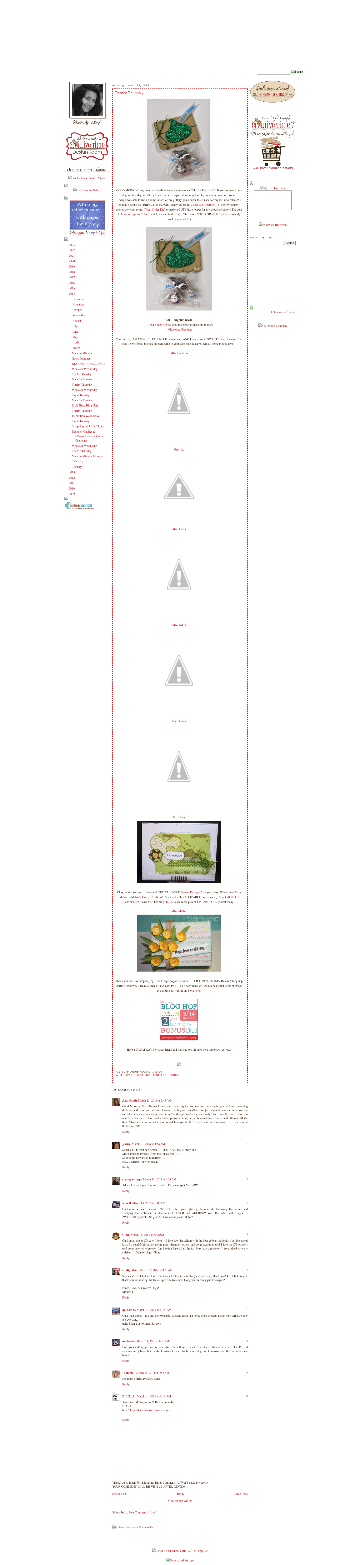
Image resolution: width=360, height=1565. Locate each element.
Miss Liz (179, 449)
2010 (72, 488)
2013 (72, 472)
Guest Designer (191, 892)
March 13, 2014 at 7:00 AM (148, 1203)
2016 (72, 283)
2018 (72, 272)
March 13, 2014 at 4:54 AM (148, 1144)
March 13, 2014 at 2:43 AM (154, 1100)
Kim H (126, 1203)
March (76, 348)
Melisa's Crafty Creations (146, 897)
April (76, 342)
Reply (125, 1132)
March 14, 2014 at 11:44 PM (154, 1396)
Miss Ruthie (179, 721)
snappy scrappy (132, 1179)
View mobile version (180, 1501)
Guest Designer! (81, 358)
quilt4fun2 (129, 1310)
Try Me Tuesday (81, 374)
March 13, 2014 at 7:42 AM (147, 1235)
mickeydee (128, 1341)
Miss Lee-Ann (179, 353)
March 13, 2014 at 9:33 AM (156, 1270)
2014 (72, 293)
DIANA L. (129, 1396)
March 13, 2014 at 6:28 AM (159, 1179)
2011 (72, 483)
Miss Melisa (178, 911)
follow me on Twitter (283, 312)
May (75, 337)
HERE (177, 214)
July (75, 326)
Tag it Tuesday (80, 395)
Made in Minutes (82, 353)
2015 (72, 288)
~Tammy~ (128, 1373)
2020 (72, 261)
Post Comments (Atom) (143, 1512)
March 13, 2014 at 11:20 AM (154, 1310)
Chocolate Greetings (203, 205)
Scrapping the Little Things (88, 426)
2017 (72, 277)
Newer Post (119, 1494)
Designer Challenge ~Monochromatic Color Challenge (87, 435)
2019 (72, 266)
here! (198, 990)
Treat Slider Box (158, 325)
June (75, 331)
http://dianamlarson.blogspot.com (150, 1410)
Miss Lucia (179, 529)
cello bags (130, 214)
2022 (72, 250)
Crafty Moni (130, 1270)
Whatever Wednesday (85, 369)
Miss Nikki (179, 625)
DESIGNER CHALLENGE (88, 364)
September (79, 315)
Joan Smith (129, 1100)
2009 (72, 494)
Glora (126, 1234)
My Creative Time (138, 1075)
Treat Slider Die (154, 209)
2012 (72, 478)
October (77, 310)
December (78, 299)
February (78, 461)
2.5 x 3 (145, 214)
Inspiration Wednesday (85, 416)
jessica (126, 1144)
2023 (72, 245)
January (77, 467)
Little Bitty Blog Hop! (85, 405)
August (77, 321)
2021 (72, 255)
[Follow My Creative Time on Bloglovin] (273, 225)
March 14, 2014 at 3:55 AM (152, 1373)
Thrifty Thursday (82, 384)
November (78, 304)
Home (180, 1494)
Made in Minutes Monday (87, 456)
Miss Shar (179, 817)
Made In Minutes (82, 379)
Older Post (241, 1494)
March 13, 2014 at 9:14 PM (152, 1341)
